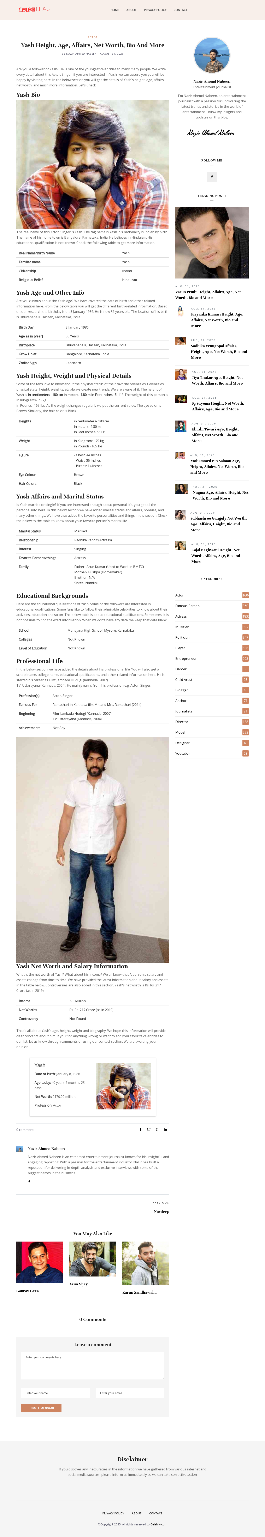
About (131, 10)
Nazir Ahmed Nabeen (46, 1148)
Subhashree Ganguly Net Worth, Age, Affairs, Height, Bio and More (218, 524)
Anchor (181, 700)
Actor (93, 37)
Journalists (183, 711)
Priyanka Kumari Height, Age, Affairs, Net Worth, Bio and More (217, 320)
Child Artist (183, 679)
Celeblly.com (159, 1524)
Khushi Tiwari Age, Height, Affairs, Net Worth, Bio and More (215, 435)
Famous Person (187, 606)
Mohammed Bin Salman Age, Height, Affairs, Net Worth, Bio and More (217, 466)
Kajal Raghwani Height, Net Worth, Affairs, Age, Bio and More (215, 555)
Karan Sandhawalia (139, 1292)
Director (181, 721)
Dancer (181, 669)
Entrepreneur (186, 658)
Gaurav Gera (27, 1290)
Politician (182, 637)
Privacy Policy (155, 10)
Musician (182, 627)
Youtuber (182, 753)
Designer (182, 743)
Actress (181, 616)
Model (180, 732)
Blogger (181, 690)
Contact (181, 10)
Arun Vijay (78, 1284)
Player (180, 648)
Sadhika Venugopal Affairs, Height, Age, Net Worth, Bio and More (219, 351)
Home (115, 10)
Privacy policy (113, 1513)
